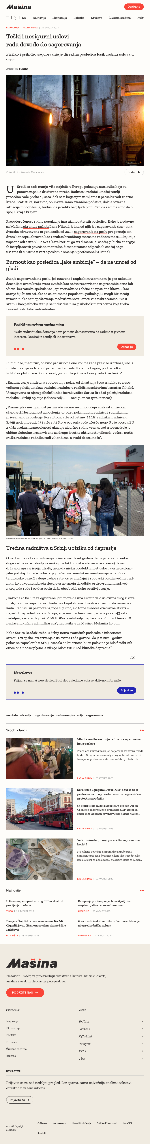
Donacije (127, 347)
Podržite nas (22, 992)
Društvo (96, 18)
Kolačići (127, 1123)
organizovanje (43, 715)
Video (9, 911)
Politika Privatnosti (107, 1123)
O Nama (42, 1123)
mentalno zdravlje (18, 715)
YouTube (84, 1021)
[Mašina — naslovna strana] (18, 7)
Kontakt (42, 1133)
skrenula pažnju (36, 226)
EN (24, 18)
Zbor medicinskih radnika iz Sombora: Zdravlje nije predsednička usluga (109, 923)
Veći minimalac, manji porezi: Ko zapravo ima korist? (108, 842)
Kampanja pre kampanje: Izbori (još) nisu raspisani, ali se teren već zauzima (105, 903)
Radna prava (30, 27)
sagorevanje (94, 715)
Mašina (23, 68)
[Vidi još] (7, 17)
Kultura (142, 18)
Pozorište (12, 935)
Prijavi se (127, 690)
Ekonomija (59, 18)
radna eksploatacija (69, 715)
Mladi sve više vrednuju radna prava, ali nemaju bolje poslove (110, 741)
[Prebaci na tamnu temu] (15, 17)
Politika (79, 18)
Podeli (132, 172)
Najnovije (39, 18)
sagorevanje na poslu (90, 231)
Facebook (84, 1029)
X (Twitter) (85, 1036)
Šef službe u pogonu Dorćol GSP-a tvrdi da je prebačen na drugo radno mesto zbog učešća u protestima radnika (109, 794)
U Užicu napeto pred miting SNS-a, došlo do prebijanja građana (35, 903)
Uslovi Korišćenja (81, 1123)
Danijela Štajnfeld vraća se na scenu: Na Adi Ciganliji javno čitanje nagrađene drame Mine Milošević (36, 925)
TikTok (83, 1051)
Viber (82, 1058)
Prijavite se (17, 1100)
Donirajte (134, 7)
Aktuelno (83, 911)
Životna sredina (120, 18)
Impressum (59, 1123)
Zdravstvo (84, 935)
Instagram (85, 1044)
